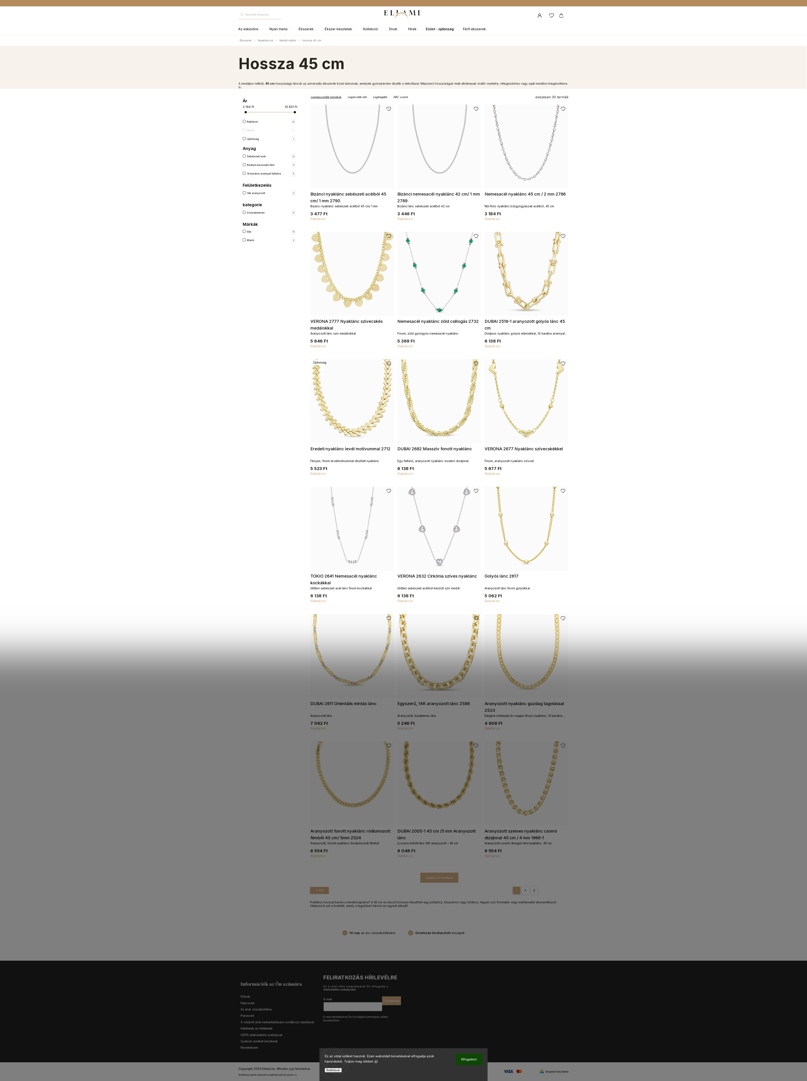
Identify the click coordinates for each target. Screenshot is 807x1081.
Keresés (242, 14)
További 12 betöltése (439, 877)
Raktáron (271, 121)
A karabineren (270, 212)
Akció (270, 130)
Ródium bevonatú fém (271, 165)
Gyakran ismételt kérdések (259, 1041)
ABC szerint (400, 97)
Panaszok (247, 1015)
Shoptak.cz (290, 1074)
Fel (321, 890)
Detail (352, 148)
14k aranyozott (271, 193)
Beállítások (333, 1070)
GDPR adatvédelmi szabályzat (261, 1035)
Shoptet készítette (556, 1071)
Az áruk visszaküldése (256, 1009)
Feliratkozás (392, 1000)
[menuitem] (251, 29)
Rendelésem (249, 1047)
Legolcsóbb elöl (357, 97)
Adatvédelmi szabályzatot (339, 989)
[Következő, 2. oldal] (525, 890)
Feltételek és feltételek (257, 1028)
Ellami (270, 240)
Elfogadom (469, 1059)
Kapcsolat (247, 1003)
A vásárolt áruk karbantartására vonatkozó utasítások (277, 1022)
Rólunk (245, 996)
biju (271, 231)
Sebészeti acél (271, 156)
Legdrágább (380, 97)
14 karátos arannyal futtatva (270, 173)
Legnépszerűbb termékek (326, 97)
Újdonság (270, 139)
